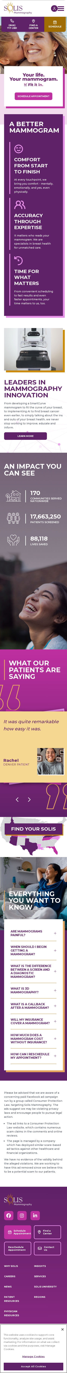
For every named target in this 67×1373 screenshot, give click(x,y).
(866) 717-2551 (12, 26)
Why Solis (11, 1266)
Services (40, 1276)
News (8, 1286)
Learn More (25, 436)
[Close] (62, 1329)
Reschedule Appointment (16, 1248)
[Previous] (17, 800)
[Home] (27, 7)
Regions (39, 1297)
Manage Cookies (33, 1356)
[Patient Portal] (52, 8)
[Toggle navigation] (60, 8)
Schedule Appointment (22, 1232)
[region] (33, 1348)
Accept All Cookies (33, 1366)
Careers (9, 1276)
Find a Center (33, 26)
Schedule (54, 26)
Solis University (45, 1286)
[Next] (29, 800)
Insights (40, 1266)
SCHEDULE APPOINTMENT (33, 96)
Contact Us (49, 1248)
